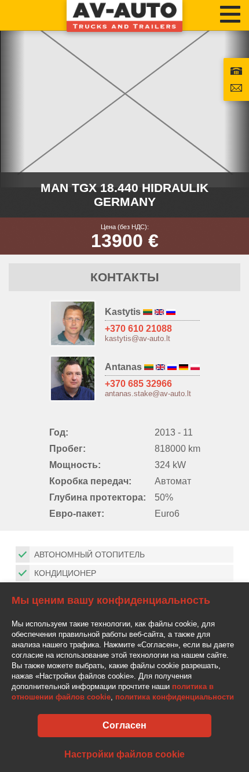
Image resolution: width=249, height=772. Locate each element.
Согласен (124, 725)
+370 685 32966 (138, 384)
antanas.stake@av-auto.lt (148, 393)
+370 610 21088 (138, 329)
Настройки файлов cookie (124, 754)
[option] (124, 93)
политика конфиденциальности (174, 697)
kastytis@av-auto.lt (137, 338)
